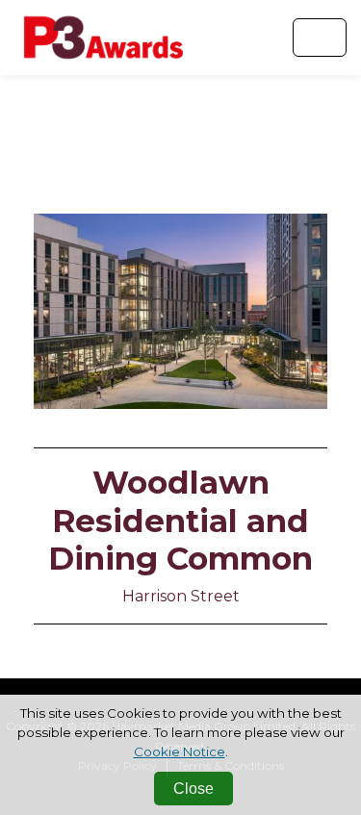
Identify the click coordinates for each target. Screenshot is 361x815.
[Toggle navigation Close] (320, 37)
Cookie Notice (179, 751)
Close (193, 788)
